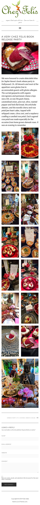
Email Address (6, 444)
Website (4, 452)
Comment (4, 461)
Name (4, 436)
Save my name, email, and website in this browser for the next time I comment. (20, 478)
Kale (13, 501)
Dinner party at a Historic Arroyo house (21, 418)
